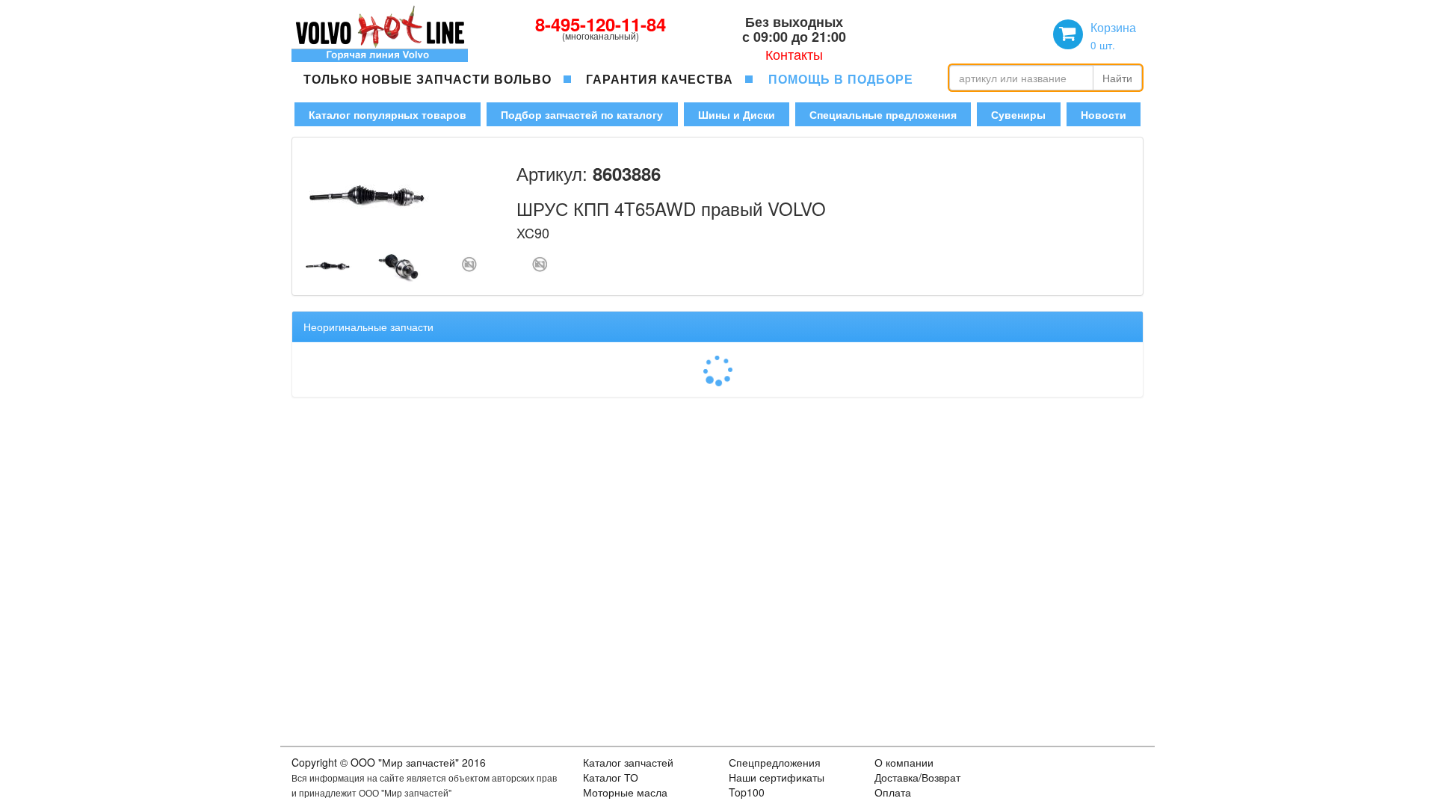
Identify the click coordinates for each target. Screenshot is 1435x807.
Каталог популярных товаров (387, 114)
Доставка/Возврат (917, 777)
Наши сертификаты (776, 777)
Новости (1103, 114)
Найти (1117, 77)
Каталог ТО (610, 777)
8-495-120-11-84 (600, 24)
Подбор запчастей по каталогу (582, 114)
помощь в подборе (840, 78)
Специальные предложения (883, 114)
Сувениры (1018, 114)
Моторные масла (625, 792)
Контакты (794, 54)
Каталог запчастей (628, 762)
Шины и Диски (736, 114)
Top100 (747, 792)
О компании (903, 762)
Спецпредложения (775, 762)
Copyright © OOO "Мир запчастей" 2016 (388, 762)
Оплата (892, 792)
